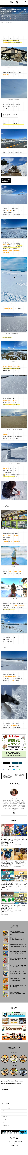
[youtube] (17, 1138)
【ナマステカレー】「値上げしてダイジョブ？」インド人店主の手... (18, 966)
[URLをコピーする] (24, 769)
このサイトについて (9, 1141)
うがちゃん (14, 798)
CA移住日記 (14, 16)
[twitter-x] (11, 1138)
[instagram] (14, 813)
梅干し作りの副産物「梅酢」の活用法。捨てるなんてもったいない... (18, 986)
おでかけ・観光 (6, 16)
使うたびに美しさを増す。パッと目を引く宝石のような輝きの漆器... (18, 972)
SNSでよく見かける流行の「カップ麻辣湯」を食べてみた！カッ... (18, 959)
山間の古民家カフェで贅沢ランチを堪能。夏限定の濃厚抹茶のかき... (18, 945)
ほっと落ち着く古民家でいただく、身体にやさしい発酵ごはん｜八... (18, 933)
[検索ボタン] (25, 2)
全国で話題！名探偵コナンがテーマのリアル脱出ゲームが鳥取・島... (18, 952)
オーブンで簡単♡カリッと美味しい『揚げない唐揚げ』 (18, 979)
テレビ (4, 1119)
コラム (4, 1122)
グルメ (4, 1110)
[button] (3, 769)
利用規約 (15, 1141)
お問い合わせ (20, 1141)
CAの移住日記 (6, 1125)
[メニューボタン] (2, 2)
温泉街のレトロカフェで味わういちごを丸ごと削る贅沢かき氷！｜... (18, 938)
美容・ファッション (7, 1116)
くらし (4, 1113)
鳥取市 (18, 16)
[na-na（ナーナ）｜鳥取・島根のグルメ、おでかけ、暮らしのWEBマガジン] (14, 2)
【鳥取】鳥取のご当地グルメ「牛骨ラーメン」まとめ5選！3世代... (18, 993)
